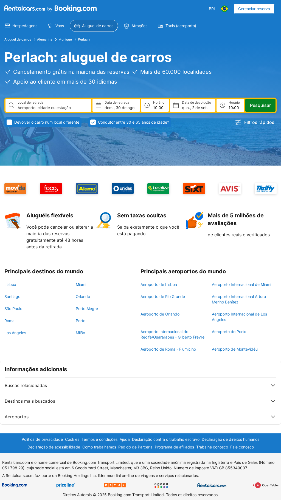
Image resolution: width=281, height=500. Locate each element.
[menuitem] (21, 26)
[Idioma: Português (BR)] (224, 9)
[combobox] (52, 107)
